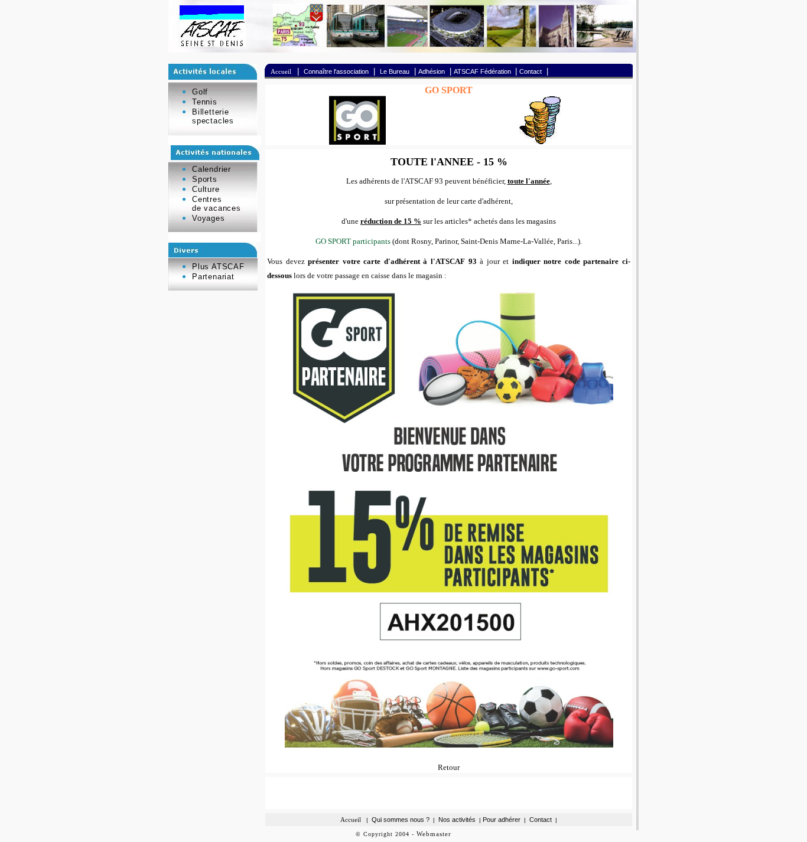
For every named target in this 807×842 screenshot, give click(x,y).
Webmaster (433, 833)
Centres (207, 199)
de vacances (216, 208)
